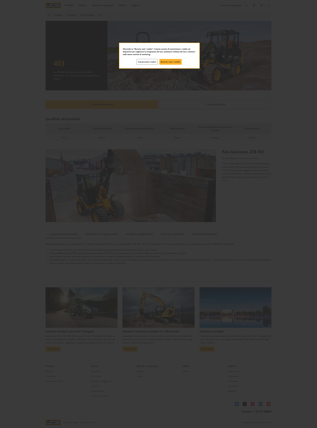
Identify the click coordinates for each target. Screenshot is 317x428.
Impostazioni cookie (147, 62)
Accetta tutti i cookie (170, 62)
